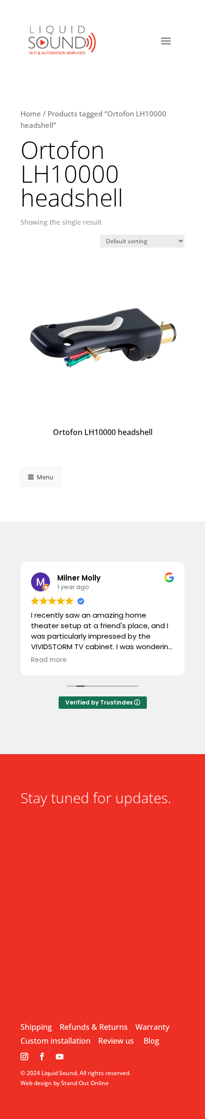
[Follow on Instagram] (24, 1056)
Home (30, 113)
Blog (151, 1041)
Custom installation (55, 1041)
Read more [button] (49, 660)
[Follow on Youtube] (59, 1056)
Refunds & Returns (94, 1027)
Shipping (36, 1027)
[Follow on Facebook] (42, 1056)
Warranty (152, 1027)
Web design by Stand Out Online (64, 1083)
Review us (116, 1041)
